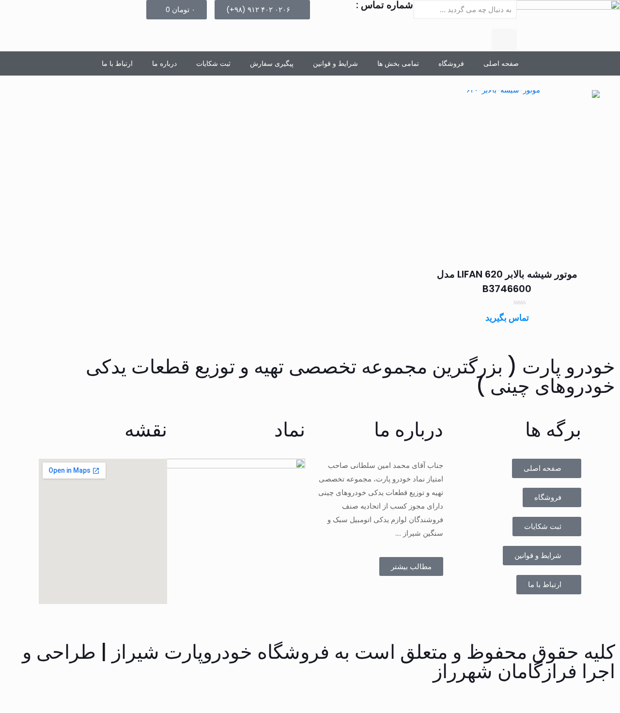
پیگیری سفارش (272, 63)
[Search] (504, 40)
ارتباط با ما (117, 63)
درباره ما (164, 63)
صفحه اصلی (501, 63)
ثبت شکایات (213, 63)
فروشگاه (451, 63)
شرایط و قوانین (335, 63)
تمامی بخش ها (398, 63)
